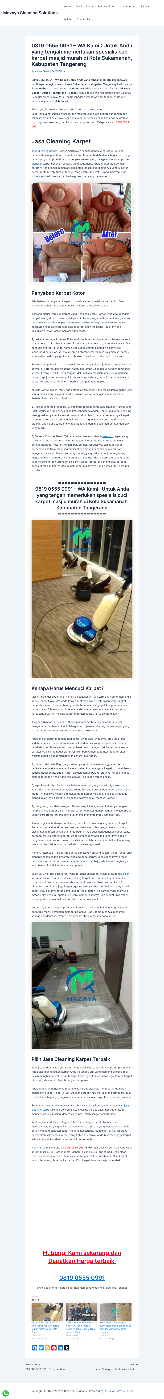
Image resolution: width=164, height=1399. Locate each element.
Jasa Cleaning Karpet (44, 150)
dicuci (119, 789)
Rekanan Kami (106, 6)
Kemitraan (129, 6)
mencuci (37, 163)
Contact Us (83, 19)
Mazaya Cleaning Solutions (30, 12)
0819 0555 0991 (82, 1277)
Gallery (144, 6)
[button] (91, 6)
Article (67, 19)
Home (67, 6)
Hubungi (37, 1147)
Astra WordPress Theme (119, 1391)
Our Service (83, 6)
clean (126, 873)
